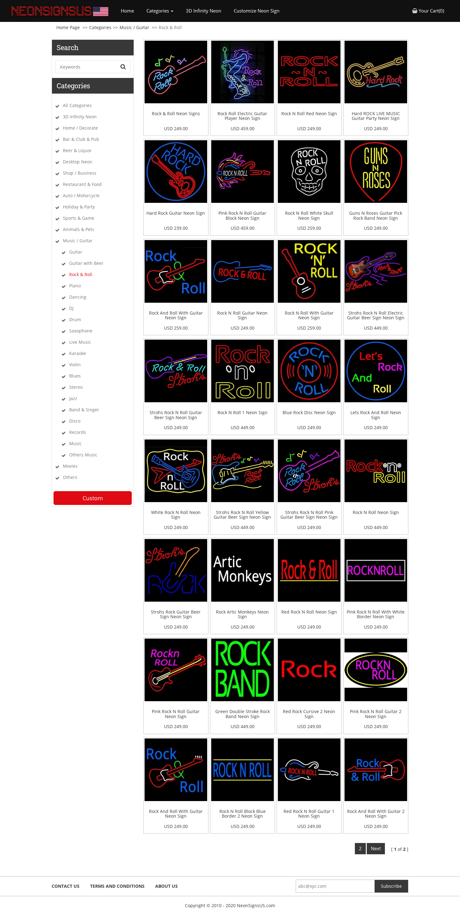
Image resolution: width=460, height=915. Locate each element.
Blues (75, 376)
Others (70, 477)
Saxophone (80, 331)
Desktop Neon (77, 162)
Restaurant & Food (82, 184)
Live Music (80, 342)
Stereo (76, 387)
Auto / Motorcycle (81, 195)
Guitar (75, 252)
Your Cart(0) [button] (430, 11)
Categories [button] (158, 11)
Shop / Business (79, 173)
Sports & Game (78, 218)
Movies (70, 466)
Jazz (73, 398)
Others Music (83, 455)
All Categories (77, 105)
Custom (93, 498)
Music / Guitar (134, 27)
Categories (100, 27)
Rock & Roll (80, 274)
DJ (71, 308)
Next (376, 848)
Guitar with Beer (86, 263)
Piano (75, 286)
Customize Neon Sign (256, 11)
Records (77, 432)
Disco (74, 421)
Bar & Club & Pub (81, 139)
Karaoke (77, 353)
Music (75, 443)
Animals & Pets (78, 229)
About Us (166, 886)
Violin (75, 365)
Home (130, 10)
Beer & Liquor (77, 150)
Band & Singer (84, 410)
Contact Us (65, 886)
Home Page (68, 27)
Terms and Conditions (117, 886)
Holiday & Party (79, 207)
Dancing (77, 297)
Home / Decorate (80, 128)
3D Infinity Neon (203, 11)
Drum (75, 319)
